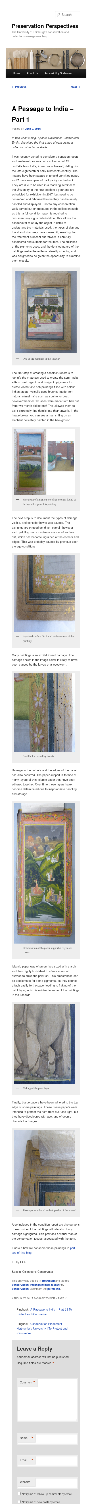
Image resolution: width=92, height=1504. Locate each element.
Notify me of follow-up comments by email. (47, 1494)
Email (26, 1460)
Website (25, 1482)
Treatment (48, 1281)
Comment (27, 1382)
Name (26, 1437)
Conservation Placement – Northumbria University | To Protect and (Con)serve (42, 1328)
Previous (19, 87)
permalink (53, 1289)
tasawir (56, 1285)
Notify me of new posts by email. (41, 1502)
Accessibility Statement (58, 73)
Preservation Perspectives (45, 26)
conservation (20, 1285)
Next (75, 87)
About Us (32, 73)
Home (16, 73)
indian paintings (40, 1285)
